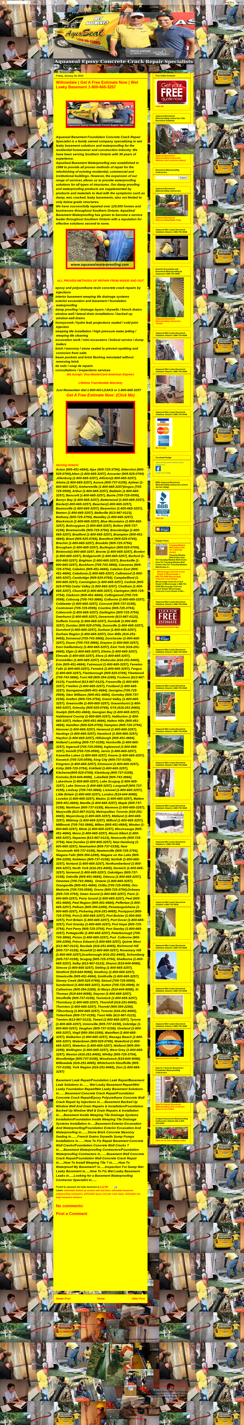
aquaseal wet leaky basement (71, 1327)
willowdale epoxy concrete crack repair (104, 1194)
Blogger (139, 1418)
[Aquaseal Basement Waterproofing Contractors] (158, 470)
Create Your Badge (163, 473)
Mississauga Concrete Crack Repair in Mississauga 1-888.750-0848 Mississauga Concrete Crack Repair (170, 575)
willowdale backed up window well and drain (87, 1190)
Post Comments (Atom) (108, 1307)
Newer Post (63, 1298)
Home (101, 1298)
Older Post (138, 1298)
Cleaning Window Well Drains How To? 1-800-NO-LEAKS (177, 549)
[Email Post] (115, 1187)
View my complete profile (66, 1331)
